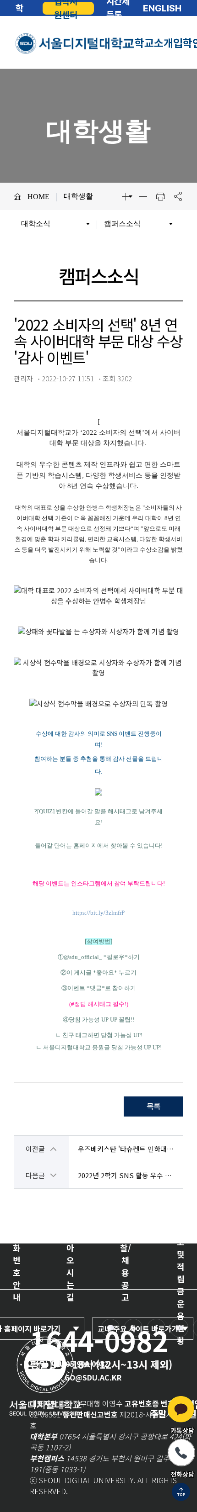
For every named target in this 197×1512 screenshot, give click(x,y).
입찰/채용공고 (125, 1266)
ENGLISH (162, 8)
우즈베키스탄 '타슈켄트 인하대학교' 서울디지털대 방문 (126, 1149)
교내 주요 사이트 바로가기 (138, 1328)
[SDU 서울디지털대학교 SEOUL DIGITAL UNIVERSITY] (75, 43)
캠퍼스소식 (122, 223)
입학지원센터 (65, 8)
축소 (142, 196)
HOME (38, 196)
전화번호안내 (17, 1266)
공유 (177, 196)
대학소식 (35, 223)
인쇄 (160, 196)
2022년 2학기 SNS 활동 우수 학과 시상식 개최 (126, 1175)
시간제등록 (118, 8)
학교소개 (154, 43)
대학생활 (78, 196)
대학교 (19, 8)
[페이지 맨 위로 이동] (181, 1493)
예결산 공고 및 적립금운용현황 (181, 1266)
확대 (125, 196)
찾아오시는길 (70, 1266)
